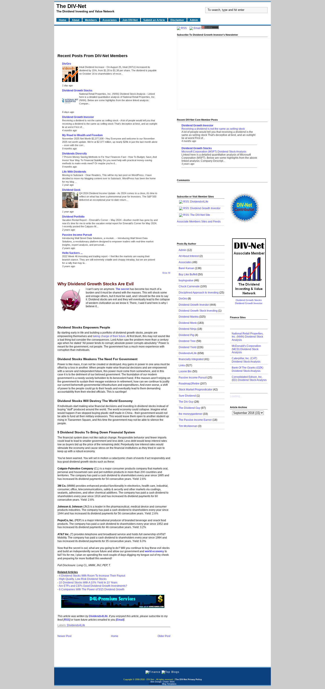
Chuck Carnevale (189, 286)
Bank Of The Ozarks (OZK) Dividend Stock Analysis (247, 369)
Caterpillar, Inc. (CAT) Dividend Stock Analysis (246, 360)
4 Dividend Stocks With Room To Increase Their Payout (92, 575)
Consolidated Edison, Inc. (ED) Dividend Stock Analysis (249, 378)
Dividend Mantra (189, 316)
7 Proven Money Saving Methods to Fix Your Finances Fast (94, 157)
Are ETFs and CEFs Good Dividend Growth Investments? (93, 585)
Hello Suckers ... (72, 253)
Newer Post (64, 636)
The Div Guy (186, 401)
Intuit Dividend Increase (92, 67)
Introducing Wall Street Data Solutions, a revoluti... (89, 238)
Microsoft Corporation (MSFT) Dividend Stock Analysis (214, 151)
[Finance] (153, 672)
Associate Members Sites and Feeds (199, 221)
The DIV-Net (71, 6)
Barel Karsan (186, 268)
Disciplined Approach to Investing (199, 292)
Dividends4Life (76, 625)
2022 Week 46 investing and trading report (85, 256)
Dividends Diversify (74, 153)
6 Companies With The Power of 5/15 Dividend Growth (91, 589)
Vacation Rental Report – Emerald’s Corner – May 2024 (92, 220)
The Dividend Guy (189, 407)
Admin (182, 250)
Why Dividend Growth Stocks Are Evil (95, 284)
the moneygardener (190, 413)
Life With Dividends (74, 171)
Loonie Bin (185, 371)
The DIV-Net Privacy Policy (188, 679)
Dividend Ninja (188, 328)
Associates (185, 262)
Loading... (236, 396)
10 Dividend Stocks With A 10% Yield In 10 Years (88, 582)
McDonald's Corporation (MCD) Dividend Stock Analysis (246, 349)
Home (114, 636)
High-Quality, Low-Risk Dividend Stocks (83, 579)
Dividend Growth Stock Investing (198, 310)
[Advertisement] (114, 38)
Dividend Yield (187, 347)
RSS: (186, 208)
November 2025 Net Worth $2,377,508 (83, 138)
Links (182, 365)
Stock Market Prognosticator (195, 389)
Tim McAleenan (188, 426)
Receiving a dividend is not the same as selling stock (90, 120)
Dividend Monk (188, 322)
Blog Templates (169, 684)
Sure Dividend (187, 395)
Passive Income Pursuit (77, 234)
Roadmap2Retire (189, 383)
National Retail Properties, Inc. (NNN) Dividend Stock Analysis (112, 94)
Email (197, 28)
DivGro (66, 63)
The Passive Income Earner (195, 419)
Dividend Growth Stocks (77, 90)
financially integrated (191, 359)
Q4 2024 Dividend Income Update (97, 193)
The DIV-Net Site (200, 214)
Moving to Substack (73, 175)
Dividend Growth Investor (78, 117)
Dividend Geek (71, 189)
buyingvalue (186, 280)
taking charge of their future (109, 336)
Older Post (164, 636)
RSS (184, 28)
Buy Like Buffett (188, 274)
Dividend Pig (186, 335)
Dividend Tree (187, 341)
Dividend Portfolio (73, 216)
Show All (166, 273)
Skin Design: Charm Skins (162, 682)
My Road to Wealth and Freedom (82, 135)
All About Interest (189, 256)
